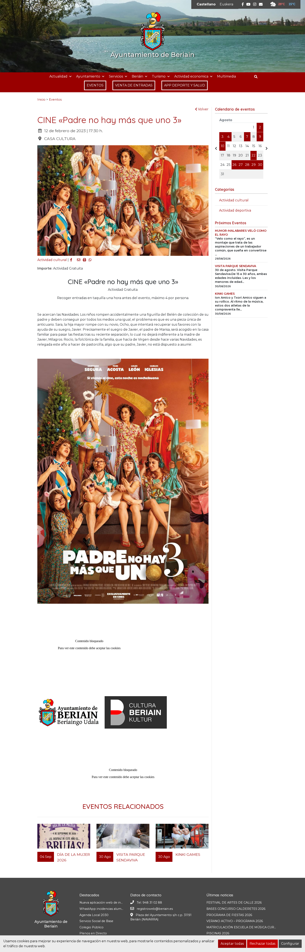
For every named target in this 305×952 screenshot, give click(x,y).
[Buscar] (257, 77)
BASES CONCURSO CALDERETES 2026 (235, 909)
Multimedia (226, 76)
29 (253, 165)
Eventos (55, 99)
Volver (203, 109)
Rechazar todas (262, 944)
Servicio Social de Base (96, 921)
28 (247, 165)
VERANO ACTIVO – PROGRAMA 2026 (234, 921)
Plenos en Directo (93, 933)
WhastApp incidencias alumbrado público (111, 909)
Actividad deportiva (235, 210)
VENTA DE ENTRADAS (133, 85)
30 (260, 165)
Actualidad (58, 76)
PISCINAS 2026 (217, 933)
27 (241, 165)
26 (234, 165)
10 (222, 146)
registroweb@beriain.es (155, 909)
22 (253, 155)
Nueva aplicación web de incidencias (106, 902)
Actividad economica (191, 76)
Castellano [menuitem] (206, 4)
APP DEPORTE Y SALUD (184, 85)
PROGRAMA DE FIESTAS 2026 (229, 915)
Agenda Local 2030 (94, 915)
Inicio (41, 99)
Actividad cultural (52, 260)
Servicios (116, 76)
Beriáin (137, 76)
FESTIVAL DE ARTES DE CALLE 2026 (234, 902)
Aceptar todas (232, 944)
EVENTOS (95, 85)
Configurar (290, 944)
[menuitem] (206, 4)
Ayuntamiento (88, 76)
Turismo (159, 76)
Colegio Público (91, 927)
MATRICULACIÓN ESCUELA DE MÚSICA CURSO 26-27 (247, 927)
